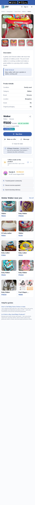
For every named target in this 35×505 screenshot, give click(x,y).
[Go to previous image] (4, 26)
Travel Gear (17, 11)
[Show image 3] (21, 43)
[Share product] (30, 116)
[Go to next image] (30, 26)
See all (31, 198)
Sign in (26, 7)
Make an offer (11, 139)
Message (26, 139)
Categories (9, 11)
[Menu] (31, 6)
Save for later (18, 144)
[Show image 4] (29, 43)
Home (3, 11)
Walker (24, 11)
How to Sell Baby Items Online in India (13, 306)
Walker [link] (29, 11)
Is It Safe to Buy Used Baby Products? (13, 314)
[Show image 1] (5, 43)
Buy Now (19, 134)
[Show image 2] (13, 43)
